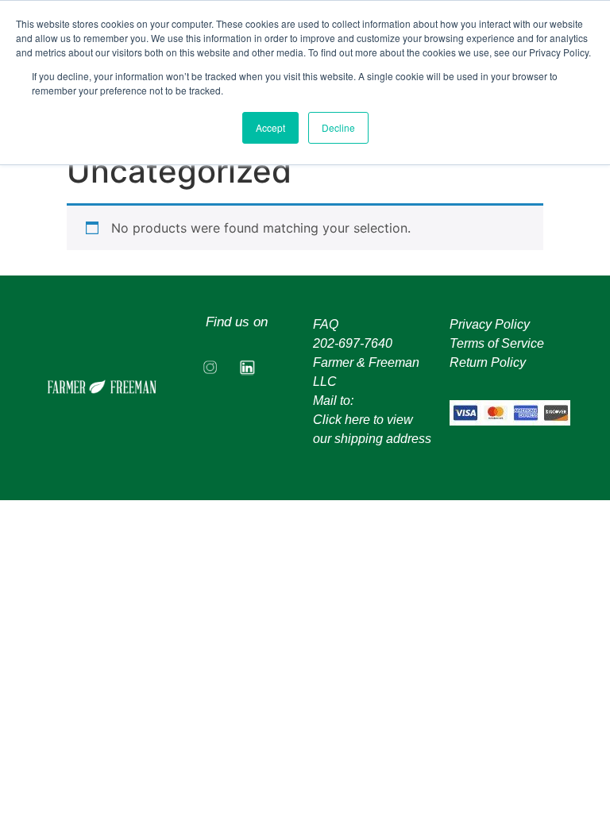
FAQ (325, 324)
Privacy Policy (490, 324)
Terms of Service (497, 343)
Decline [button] (338, 127)
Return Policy (488, 362)
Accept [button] (270, 127)
